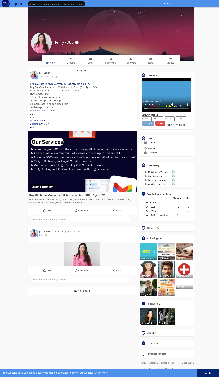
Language (189, 363)
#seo (32, 113)
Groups (151, 343)
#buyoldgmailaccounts (42, 110)
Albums (151, 228)
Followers (152, 303)
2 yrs (41, 76)
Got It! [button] (207, 373)
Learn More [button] (101, 372)
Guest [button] (168, 3)
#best (33, 127)
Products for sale (156, 353)
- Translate (49, 76)
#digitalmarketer (39, 123)
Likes (150, 332)
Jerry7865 (65, 42)
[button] (57, 3)
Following (152, 238)
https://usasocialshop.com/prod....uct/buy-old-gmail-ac (60, 83)
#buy (33, 117)
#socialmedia (37, 120)
